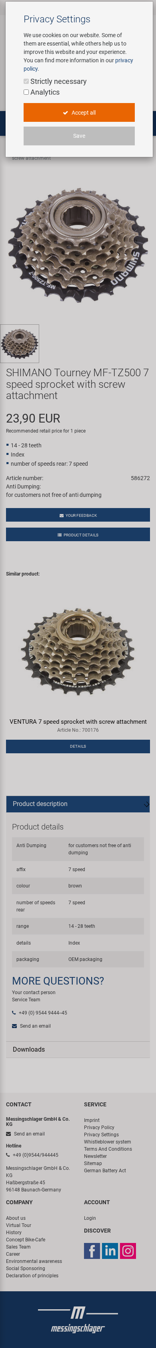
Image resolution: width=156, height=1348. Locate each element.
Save (79, 136)
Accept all (83, 112)
